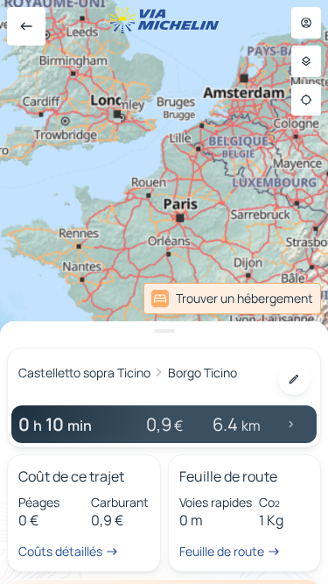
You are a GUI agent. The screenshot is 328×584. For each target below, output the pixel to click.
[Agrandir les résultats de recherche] (164, 331)
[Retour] (26, 26)
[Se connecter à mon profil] (306, 23)
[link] (232, 298)
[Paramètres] (306, 61)
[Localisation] (306, 100)
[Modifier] (294, 379)
